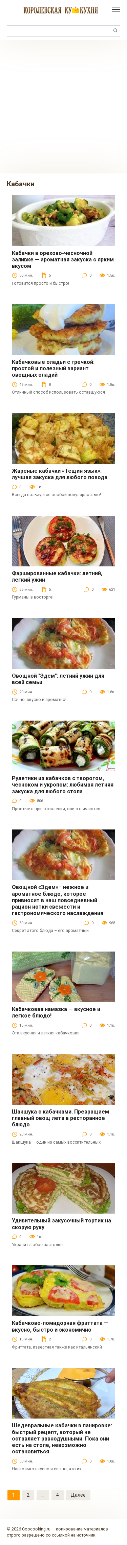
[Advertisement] (63, 106)
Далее (78, 1495)
